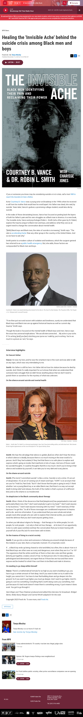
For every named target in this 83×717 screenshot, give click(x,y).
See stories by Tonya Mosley (25, 632)
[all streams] (80, 10)
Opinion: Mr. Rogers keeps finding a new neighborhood (35, 656)
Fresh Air (44, 599)
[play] (5, 10)
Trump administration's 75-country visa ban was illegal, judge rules (39, 644)
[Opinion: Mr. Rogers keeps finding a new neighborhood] (8, 659)
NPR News (5, 30)
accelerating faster (19, 233)
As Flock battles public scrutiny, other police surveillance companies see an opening (46, 671)
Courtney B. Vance (18, 202)
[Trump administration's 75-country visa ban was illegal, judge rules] (8, 647)
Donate (75, 3)
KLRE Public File (35, 701)
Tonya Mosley (16, 55)
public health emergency (32, 243)
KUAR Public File (36, 696)
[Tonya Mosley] (6, 627)
